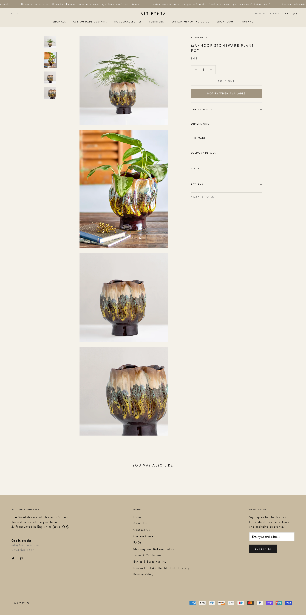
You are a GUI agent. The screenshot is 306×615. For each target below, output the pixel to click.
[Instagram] (21, 558)
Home (137, 517)
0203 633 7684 (23, 550)
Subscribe (263, 549)
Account (260, 13)
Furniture (156, 21)
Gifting (196, 168)
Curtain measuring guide (190, 21)
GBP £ (12, 14)
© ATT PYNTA (22, 603)
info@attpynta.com (26, 545)
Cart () (291, 13)
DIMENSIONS (200, 123)
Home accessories (128, 21)
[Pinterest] (212, 197)
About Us (140, 523)
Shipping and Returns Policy (153, 549)
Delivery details (203, 153)
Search (274, 13)
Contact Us (141, 530)
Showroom (225, 21)
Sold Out (226, 81)
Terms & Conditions (147, 555)
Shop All (59, 21)
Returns (197, 184)
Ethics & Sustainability (149, 562)
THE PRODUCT (201, 109)
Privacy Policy (143, 574)
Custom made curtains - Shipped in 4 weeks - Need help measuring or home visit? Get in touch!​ (75, 4)
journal (247, 21)
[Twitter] (207, 197)
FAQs (137, 542)
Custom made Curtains (90, 21)
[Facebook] (203, 197)
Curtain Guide (143, 536)
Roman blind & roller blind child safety (161, 568)
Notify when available (226, 93)
